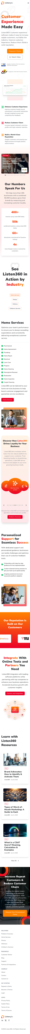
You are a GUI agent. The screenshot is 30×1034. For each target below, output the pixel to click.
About (3, 972)
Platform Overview (15, 517)
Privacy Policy (5, 1000)
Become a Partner (6, 990)
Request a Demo (6, 986)
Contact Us (4, 979)
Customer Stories (6, 955)
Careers (3, 975)
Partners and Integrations (15, 693)
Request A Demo (15, 51)
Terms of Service (6, 1010)
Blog (2, 958)
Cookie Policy (5, 1004)
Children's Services (7, 947)
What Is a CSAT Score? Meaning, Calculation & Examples (12, 846)
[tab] (15, 295)
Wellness (4, 944)
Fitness (3, 940)
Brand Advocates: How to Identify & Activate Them (13, 774)
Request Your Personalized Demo (15, 913)
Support (3, 961)
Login (3, 993)
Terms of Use (5, 1007)
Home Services (7, 400)
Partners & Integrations (8, 964)
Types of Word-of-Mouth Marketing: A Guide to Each (14, 809)
